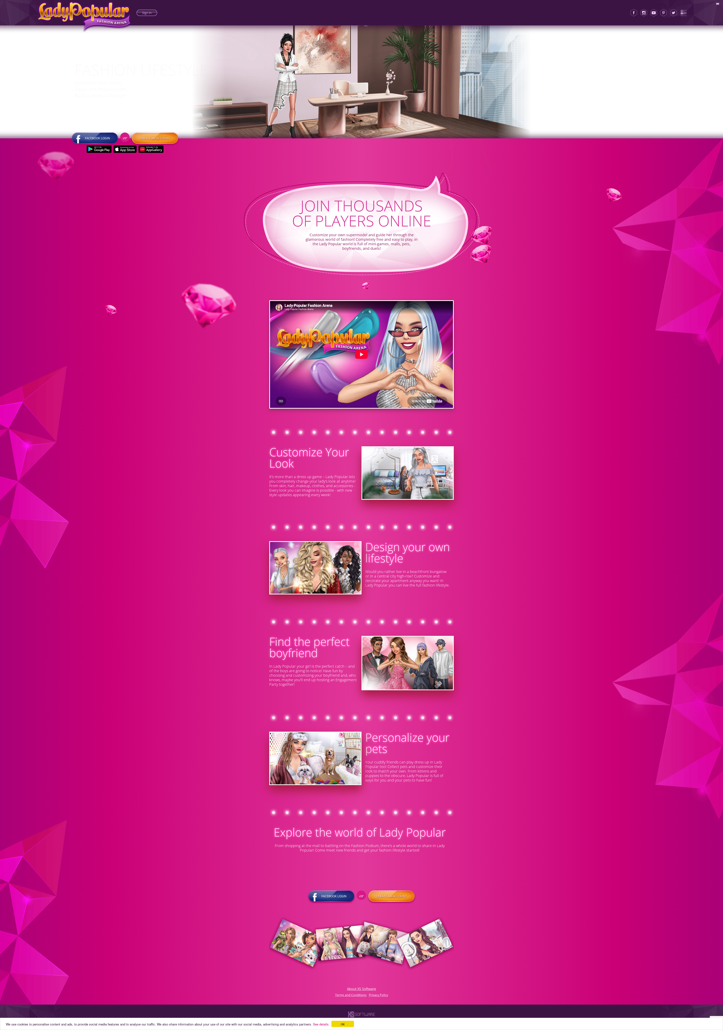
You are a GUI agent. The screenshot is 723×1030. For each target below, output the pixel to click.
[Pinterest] (663, 13)
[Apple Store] (125, 149)
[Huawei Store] (151, 149)
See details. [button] (321, 1024)
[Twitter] (673, 13)
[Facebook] (633, 13)
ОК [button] (343, 1024)
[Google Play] (99, 149)
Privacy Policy (378, 995)
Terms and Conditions (351, 995)
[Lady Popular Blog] (683, 13)
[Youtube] (653, 13)
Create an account (155, 138)
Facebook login (97, 138)
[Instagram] (643, 13)
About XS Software (361, 989)
